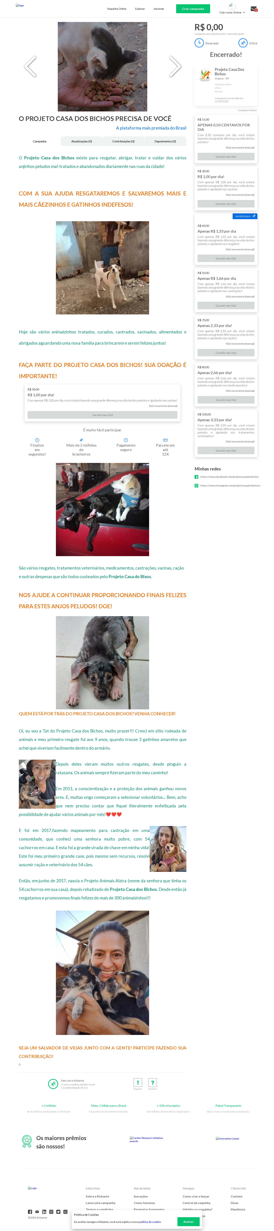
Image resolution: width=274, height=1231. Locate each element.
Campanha (39, 141)
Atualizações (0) (81, 141)
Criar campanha (193, 8)
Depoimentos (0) (165, 141)
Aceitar (188, 1221)
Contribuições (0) (123, 141)
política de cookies (150, 1221)
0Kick (253, 43)
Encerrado (212, 43)
